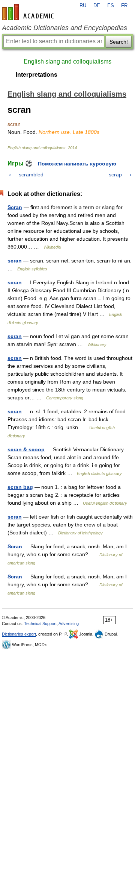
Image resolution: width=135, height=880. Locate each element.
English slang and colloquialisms (67, 61)
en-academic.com (29, 12)
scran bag (20, 487)
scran (15, 261)
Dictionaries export (19, 634)
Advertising (68, 623)
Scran (15, 207)
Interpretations (36, 74)
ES (110, 5)
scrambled (31, 174)
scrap (115, 174)
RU (83, 5)
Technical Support (40, 623)
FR (124, 5)
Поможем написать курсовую (77, 164)
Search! (119, 42)
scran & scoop (26, 449)
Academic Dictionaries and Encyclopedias (64, 28)
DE (96, 5)
